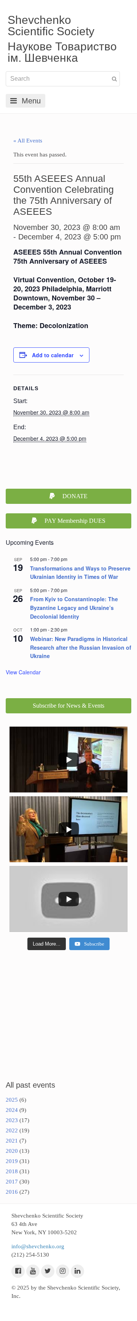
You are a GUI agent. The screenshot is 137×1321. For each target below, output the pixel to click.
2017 (12, 1182)
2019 (12, 1161)
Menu (31, 101)
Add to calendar (52, 355)
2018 (12, 1171)
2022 (12, 1130)
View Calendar (23, 672)
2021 (12, 1141)
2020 (12, 1151)
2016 (12, 1192)
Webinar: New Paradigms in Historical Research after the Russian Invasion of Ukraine (80, 647)
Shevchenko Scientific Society (51, 26)
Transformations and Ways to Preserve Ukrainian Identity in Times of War (80, 572)
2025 (12, 1100)
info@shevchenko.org (37, 1246)
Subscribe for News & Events (68, 705)
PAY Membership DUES (75, 520)
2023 (12, 1120)
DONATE (75, 496)
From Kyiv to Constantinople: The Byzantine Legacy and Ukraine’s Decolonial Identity (74, 607)
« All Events (27, 141)
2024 (12, 1110)
